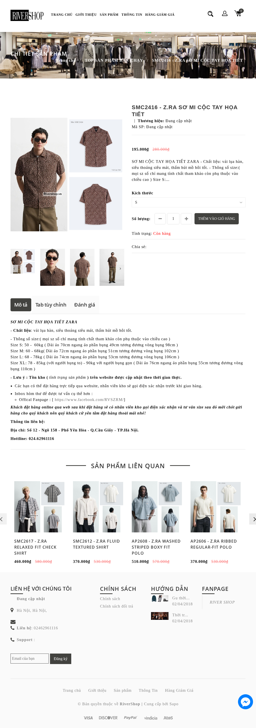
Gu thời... (181, 598)
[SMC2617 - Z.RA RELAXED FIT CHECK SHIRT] (40, 507)
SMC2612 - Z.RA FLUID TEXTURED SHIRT (96, 544)
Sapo (174, 704)
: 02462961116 (37, 628)
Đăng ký (61, 659)
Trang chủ (61, 14)
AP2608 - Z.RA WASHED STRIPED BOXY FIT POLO (156, 547)
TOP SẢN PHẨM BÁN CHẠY (114, 60)
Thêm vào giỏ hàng (216, 219)
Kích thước (142, 193)
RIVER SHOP (222, 602)
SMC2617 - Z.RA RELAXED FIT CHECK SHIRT (35, 547)
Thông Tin (132, 14)
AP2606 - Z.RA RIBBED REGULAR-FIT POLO (213, 544)
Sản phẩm (109, 14)
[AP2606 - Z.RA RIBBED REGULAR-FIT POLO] (216, 507)
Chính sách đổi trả (116, 606)
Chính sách (110, 599)
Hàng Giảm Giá (159, 14)
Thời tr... (180, 615)
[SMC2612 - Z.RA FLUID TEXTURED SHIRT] (98, 507)
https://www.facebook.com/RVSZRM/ (89, 399)
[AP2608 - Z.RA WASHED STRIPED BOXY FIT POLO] (157, 507)
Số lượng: (141, 219)
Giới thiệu (86, 14)
